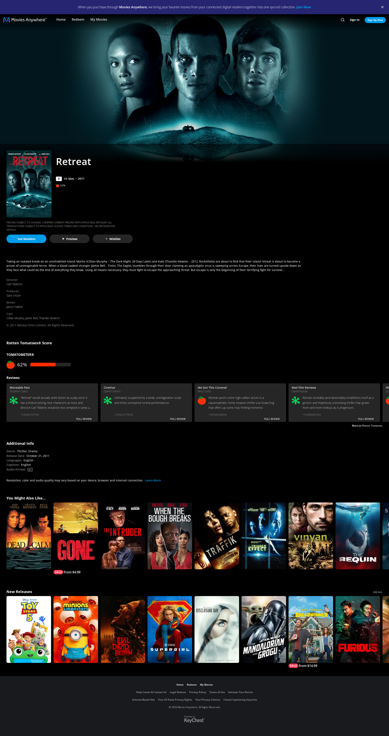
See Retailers (26, 239)
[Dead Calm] (28, 535)
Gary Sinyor (13, 295)
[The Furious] (358, 629)
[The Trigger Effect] (264, 535)
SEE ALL (378, 592)
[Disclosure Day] (216, 629)
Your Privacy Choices (207, 699)
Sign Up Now (375, 20)
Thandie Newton (49, 318)
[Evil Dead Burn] (122, 629)
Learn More (153, 480)
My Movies (98, 19)
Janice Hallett (14, 307)
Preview (71, 239)
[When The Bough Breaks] (169, 535)
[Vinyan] (311, 535)
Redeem (78, 19)
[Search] (343, 19)
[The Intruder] (122, 535)
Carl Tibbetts (14, 284)
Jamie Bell (32, 318)
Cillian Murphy (15, 318)
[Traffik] (216, 535)
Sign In (354, 20)
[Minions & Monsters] (75, 629)
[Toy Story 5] (28, 629)
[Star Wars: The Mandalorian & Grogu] (264, 629)
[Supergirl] (169, 629)
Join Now (303, 7)
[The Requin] (358, 535)
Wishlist (115, 239)
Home (61, 19)
